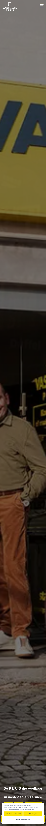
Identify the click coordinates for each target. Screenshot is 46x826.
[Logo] (11, 6)
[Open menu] (42, 6)
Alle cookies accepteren (13, 814)
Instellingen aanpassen (23, 819)
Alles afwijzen (32, 814)
